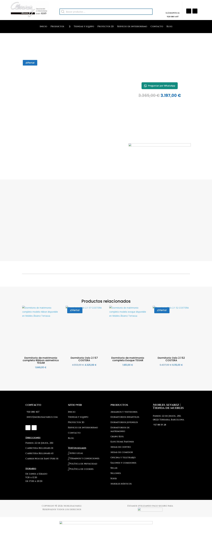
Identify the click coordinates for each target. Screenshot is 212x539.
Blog (169, 26)
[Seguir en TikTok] (194, 11)
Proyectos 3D (105, 26)
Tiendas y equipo (84, 26)
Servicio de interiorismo (132, 26)
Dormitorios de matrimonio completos (159, 75)
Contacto (157, 26)
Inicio (43, 26)
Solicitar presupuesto (159, 162)
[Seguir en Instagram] (188, 11)
